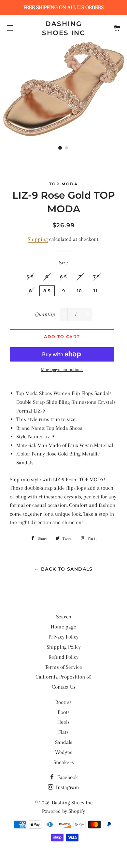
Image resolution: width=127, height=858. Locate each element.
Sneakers (63, 762)
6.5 (63, 276)
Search (63, 617)
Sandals (63, 742)
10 (79, 290)
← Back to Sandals (63, 569)
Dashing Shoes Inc (63, 28)
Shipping (38, 239)
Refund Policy (63, 657)
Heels (63, 722)
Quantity (45, 314)
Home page (63, 627)
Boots (64, 712)
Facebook (67, 777)
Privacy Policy (63, 637)
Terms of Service (63, 667)
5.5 (30, 276)
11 (95, 290)
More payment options (62, 369)
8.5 (47, 290)
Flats (63, 732)
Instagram (67, 787)
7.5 (96, 276)
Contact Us (64, 687)
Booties (63, 702)
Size (63, 262)
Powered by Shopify (63, 811)
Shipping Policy (64, 647)
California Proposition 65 (63, 677)
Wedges (63, 752)
